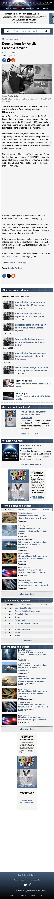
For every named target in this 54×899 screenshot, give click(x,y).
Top (19, 875)
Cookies (32, 895)
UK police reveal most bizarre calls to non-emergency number (32, 571)
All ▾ (9, 31)
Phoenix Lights (21, 614)
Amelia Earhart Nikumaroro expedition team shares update (29, 315)
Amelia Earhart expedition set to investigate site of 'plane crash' (30, 304)
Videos (29, 8)
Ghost (17, 635)
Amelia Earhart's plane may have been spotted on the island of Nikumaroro (30, 356)
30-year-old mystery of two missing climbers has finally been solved (32, 531)
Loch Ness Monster (23, 608)
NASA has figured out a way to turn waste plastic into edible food (33, 583)
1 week (8, 510)
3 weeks (34, 510)
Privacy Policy (21, 895)
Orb (16, 626)
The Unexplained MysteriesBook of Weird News (33, 413)
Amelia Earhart (13, 96)
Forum (21, 8)
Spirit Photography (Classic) (27, 623)
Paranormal (20, 620)
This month (26, 604)
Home (8, 8)
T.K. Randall (10, 52)
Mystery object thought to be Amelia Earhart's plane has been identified (32, 369)
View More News (27, 594)
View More (27, 640)
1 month (46, 510)
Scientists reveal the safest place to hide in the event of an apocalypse (32, 544)
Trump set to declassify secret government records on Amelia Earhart (30, 341)
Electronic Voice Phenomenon (28, 611)
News (15, 8)
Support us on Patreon (31, 445)
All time (44, 604)
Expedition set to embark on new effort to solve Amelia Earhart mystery (30, 327)
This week (9, 604)
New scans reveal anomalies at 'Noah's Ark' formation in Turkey (32, 516)
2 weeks (21, 510)
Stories (36, 8)
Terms (11, 895)
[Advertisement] (27, 191)
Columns (44, 8)
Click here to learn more (31, 433)
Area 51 (18, 617)
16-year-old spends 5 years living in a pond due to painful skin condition (32, 558)
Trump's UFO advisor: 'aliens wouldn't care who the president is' (32, 654)
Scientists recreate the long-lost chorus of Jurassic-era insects (32, 679)
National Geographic (19, 262)
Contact (41, 895)
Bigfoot (18, 632)
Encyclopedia (35, 880)
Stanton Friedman (22, 629)
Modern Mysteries (10, 39)
